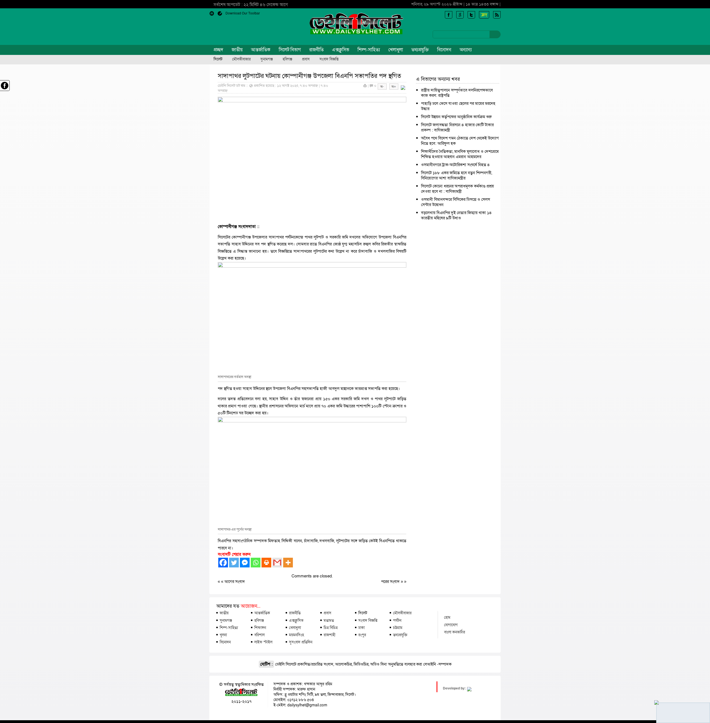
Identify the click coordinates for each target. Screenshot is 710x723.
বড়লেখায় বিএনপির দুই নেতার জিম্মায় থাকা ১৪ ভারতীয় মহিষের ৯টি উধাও (456, 215)
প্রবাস (306, 59)
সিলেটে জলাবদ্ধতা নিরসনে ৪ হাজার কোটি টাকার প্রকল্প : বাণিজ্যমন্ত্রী (457, 127)
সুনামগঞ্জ (266, 59)
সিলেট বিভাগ (290, 50)
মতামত (329, 620)
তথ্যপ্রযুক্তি (420, 50)
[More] (288, 562)
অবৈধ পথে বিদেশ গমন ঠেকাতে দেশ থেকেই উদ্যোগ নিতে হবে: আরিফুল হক (460, 140)
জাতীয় (237, 50)
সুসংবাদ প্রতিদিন (300, 642)
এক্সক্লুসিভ (340, 50)
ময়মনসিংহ (296, 635)
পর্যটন (397, 620)
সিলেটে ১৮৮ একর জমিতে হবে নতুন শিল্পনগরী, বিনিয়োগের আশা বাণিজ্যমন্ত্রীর (456, 175)
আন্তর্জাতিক (260, 50)
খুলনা (223, 635)
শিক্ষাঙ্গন (260, 627)
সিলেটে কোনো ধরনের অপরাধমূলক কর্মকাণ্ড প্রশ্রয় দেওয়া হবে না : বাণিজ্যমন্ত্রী (457, 188)
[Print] (266, 562)
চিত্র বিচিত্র (331, 627)
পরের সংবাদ (391, 581)
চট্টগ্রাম (397, 627)
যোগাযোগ (451, 625)
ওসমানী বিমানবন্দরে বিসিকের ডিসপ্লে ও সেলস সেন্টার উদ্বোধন (455, 202)
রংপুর (362, 635)
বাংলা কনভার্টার (454, 632)
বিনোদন (444, 50)
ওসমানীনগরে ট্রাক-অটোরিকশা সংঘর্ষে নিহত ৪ (455, 165)
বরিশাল (259, 635)
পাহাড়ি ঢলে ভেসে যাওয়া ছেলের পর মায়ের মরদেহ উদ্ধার (458, 106)
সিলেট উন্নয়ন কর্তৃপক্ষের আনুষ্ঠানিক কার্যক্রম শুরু (456, 117)
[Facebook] (223, 562)
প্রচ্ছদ (218, 50)
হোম (447, 617)
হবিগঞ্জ (287, 59)
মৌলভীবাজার (241, 59)
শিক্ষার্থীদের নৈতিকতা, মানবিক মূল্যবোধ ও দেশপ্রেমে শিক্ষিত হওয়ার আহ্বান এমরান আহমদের (460, 154)
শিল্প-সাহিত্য (368, 50)
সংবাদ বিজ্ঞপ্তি (329, 59)
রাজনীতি (316, 50)
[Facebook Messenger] (245, 562)
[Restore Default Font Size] (403, 88)
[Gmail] (277, 562)
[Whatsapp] (255, 562)
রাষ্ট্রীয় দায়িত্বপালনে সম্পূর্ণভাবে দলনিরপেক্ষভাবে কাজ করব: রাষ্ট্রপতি (457, 92)
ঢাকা (361, 627)
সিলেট (218, 59)
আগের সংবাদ (234, 581)
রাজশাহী (329, 635)
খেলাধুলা (395, 50)
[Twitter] (234, 562)
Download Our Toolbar (242, 13)
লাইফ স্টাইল (263, 642)
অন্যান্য (466, 50)
